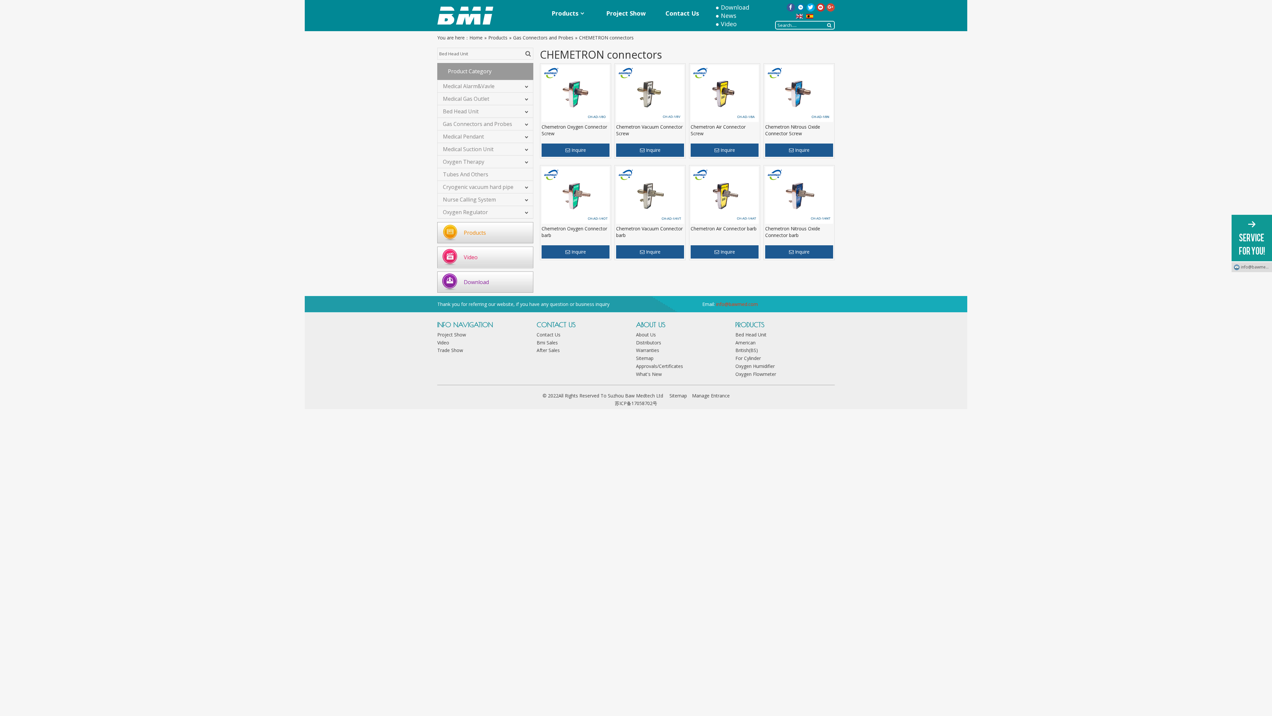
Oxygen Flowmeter (755, 374)
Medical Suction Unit (468, 149)
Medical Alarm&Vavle (469, 86)
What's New (649, 374)
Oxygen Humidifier (755, 366)
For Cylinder (748, 358)
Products (475, 232)
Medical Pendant (463, 136)
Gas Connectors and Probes (477, 124)
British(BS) (746, 350)
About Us (646, 334)
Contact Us (548, 334)
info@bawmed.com (737, 304)
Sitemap (645, 358)
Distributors (648, 342)
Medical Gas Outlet (466, 98)
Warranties (647, 350)
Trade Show (450, 350)
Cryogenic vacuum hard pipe (478, 187)
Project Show (451, 334)
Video (729, 24)
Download (735, 7)
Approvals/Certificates (659, 366)
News (728, 16)
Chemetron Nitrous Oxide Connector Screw (792, 130)
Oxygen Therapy (463, 161)
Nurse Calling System (469, 199)
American (745, 342)
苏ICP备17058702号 (636, 403)
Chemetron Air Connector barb (724, 228)
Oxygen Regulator (465, 212)
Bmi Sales (547, 342)
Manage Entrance (711, 395)
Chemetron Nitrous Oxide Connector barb (792, 231)
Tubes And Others (465, 174)
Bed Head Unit (461, 111)
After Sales (548, 350)
